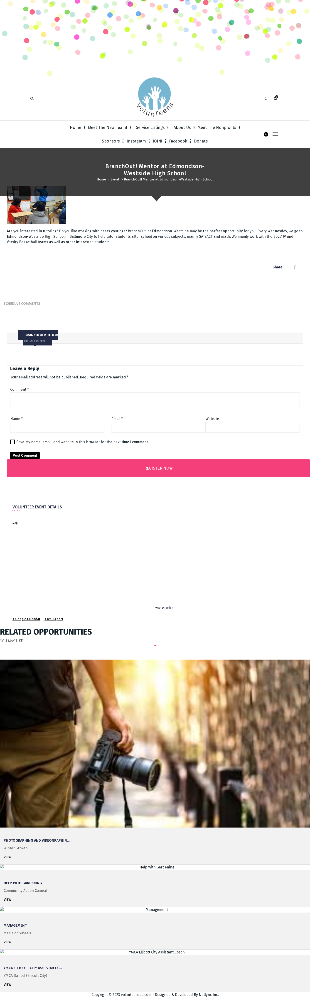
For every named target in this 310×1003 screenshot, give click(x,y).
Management (15, 925)
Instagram (136, 141)
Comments (30, 303)
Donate (201, 141)
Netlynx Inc (208, 995)
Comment (19, 389)
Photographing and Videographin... (37, 840)
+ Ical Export (53, 619)
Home (75, 127)
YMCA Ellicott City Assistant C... (33, 968)
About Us (182, 127)
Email (117, 419)
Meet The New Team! (107, 127)
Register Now (158, 468)
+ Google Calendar (26, 619)
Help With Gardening (23, 883)
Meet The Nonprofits (217, 127)
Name (16, 419)
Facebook (178, 141)
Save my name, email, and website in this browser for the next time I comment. (82, 442)
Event (115, 179)
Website (212, 419)
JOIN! (157, 141)
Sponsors (111, 141)
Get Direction (165, 607)
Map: (15, 523)
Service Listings (150, 127)
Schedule (11, 303)
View (7, 857)
